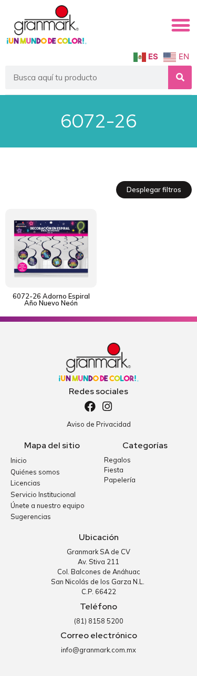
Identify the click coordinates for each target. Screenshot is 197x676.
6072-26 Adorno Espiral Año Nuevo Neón (51, 299)
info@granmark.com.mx (98, 650)
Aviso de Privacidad (99, 424)
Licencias (25, 483)
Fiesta (113, 470)
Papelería (120, 480)
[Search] (180, 77)
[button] (181, 25)
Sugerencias (31, 516)
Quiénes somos (35, 472)
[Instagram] (106, 406)
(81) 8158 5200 (98, 621)
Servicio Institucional (43, 494)
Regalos (117, 460)
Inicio (19, 460)
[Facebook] (90, 406)
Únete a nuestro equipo (48, 505)
